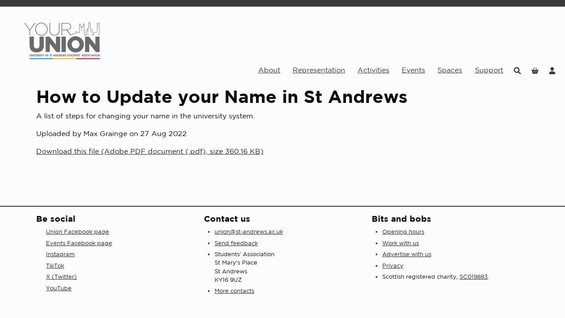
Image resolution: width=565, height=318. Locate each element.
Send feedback (236, 243)
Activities (373, 70)
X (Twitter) (61, 276)
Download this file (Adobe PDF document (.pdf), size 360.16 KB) (150, 151)
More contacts (234, 291)
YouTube (59, 288)
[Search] (517, 70)
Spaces (449, 70)
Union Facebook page (77, 231)
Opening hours (403, 231)
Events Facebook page (79, 243)
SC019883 (474, 276)
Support (489, 70)
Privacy (392, 265)
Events (413, 70)
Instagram (60, 254)
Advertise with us (406, 254)
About (269, 70)
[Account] (552, 70)
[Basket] (535, 70)
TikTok (55, 265)
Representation (319, 70)
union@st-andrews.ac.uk (249, 231)
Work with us (400, 243)
